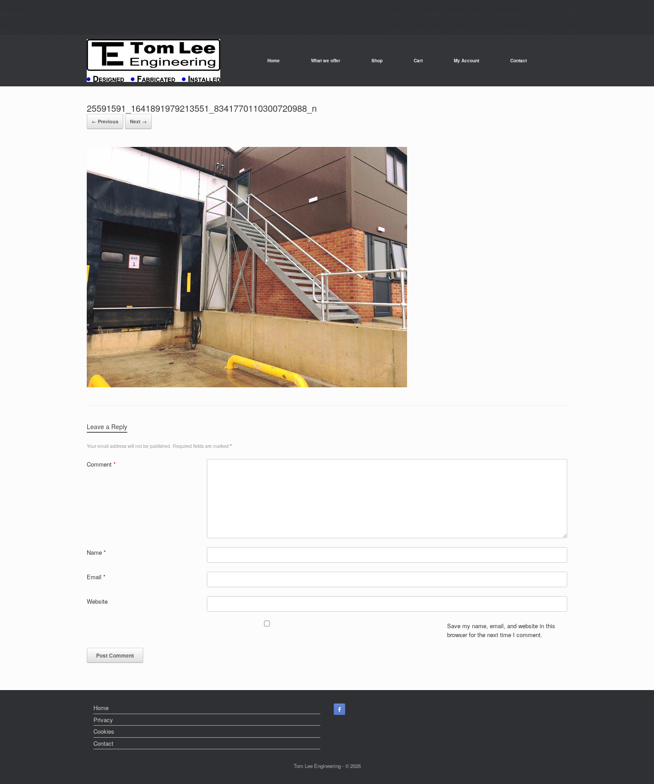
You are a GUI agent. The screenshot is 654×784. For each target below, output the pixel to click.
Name (96, 552)
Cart (418, 60)
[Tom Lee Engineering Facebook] (339, 709)
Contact (518, 60)
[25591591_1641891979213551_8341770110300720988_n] (247, 385)
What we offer (325, 60)
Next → (138, 121)
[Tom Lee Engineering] (153, 60)
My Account (466, 60)
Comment (101, 464)
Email (96, 577)
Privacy (103, 719)
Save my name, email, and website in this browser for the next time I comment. (501, 630)
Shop (377, 60)
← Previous (105, 121)
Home (273, 60)
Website (97, 601)
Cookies (103, 731)
